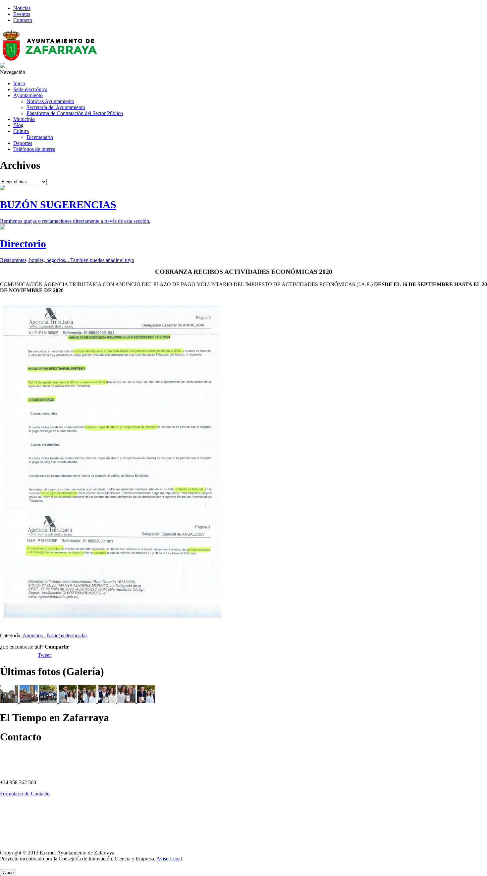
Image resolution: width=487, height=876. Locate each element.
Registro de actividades (17, 831)
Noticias (21, 8)
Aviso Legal (9, 842)
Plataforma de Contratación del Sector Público (75, 113)
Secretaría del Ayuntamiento (56, 107)
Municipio (24, 119)
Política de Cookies (14, 819)
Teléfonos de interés (34, 149)
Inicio (19, 83)
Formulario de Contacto (25, 793)
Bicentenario (40, 137)
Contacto (22, 20)
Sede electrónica (30, 89)
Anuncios (33, 635)
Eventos (21, 14)
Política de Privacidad (16, 808)
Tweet (44, 655)
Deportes (22, 143)
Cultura (21, 131)
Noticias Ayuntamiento (50, 101)
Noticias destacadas (66, 635)
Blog (18, 125)
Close (8, 872)
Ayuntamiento (28, 95)
